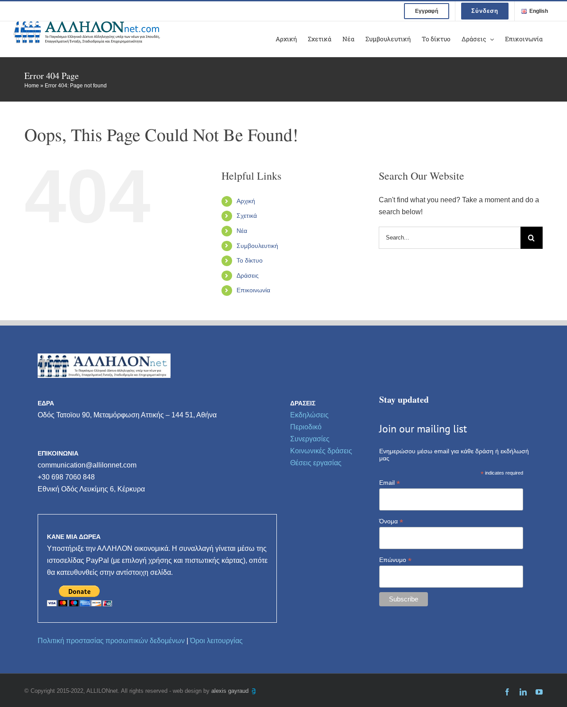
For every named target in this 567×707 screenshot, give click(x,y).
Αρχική (246, 200)
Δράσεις (248, 275)
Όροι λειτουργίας (216, 640)
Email (389, 483)
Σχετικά (247, 215)
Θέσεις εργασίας (316, 463)
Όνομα (391, 521)
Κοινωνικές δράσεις (321, 451)
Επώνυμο (395, 560)
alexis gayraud (230, 690)
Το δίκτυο (250, 260)
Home (31, 85)
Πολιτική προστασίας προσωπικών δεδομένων (111, 640)
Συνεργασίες (310, 439)
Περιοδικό (306, 427)
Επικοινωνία (253, 290)
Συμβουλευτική (257, 245)
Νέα (242, 230)
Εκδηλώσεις (309, 415)
